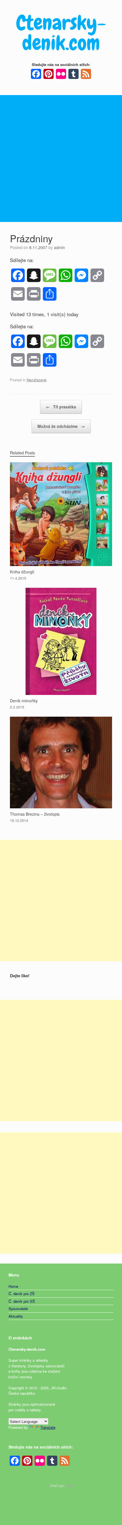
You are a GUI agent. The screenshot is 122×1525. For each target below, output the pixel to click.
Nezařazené (36, 379)
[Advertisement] (61, 158)
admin (59, 247)
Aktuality (16, 1316)
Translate (47, 1427)
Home (13, 1286)
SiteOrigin (57, 1485)
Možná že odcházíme (61, 426)
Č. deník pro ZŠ (22, 1293)
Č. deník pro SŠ (22, 1301)
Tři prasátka (61, 407)
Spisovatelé (18, 1308)
